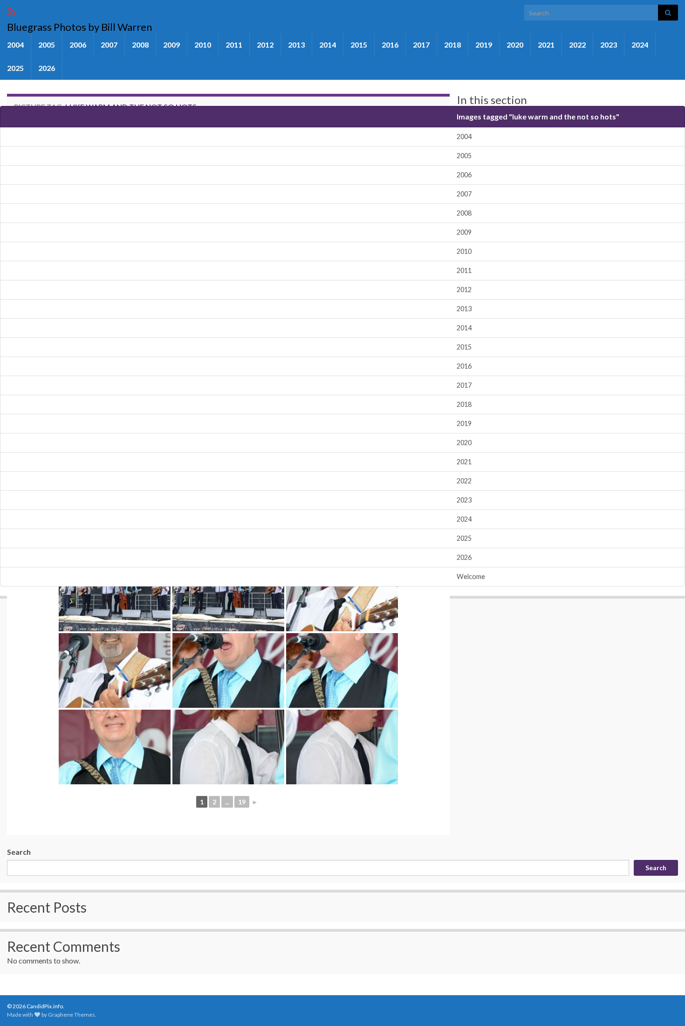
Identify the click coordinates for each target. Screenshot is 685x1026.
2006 (77, 44)
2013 (296, 44)
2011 (234, 44)
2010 (202, 44)
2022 (577, 44)
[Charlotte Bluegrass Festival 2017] (115, 594)
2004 (15, 44)
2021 (546, 44)
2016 (390, 44)
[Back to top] (664, 1005)
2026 (46, 67)
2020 (515, 44)
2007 (109, 44)
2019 (483, 44)
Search (19, 851)
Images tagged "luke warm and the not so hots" (538, 116)
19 (242, 802)
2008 (140, 44)
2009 (171, 44)
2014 (327, 44)
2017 (421, 44)
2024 (639, 44)
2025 (15, 67)
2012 (265, 44)
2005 (46, 44)
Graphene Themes (71, 1014)
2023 (608, 44)
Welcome (471, 576)
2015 (358, 44)
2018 (452, 44)
